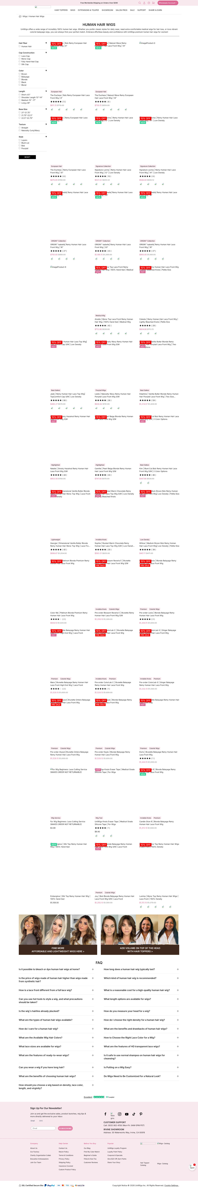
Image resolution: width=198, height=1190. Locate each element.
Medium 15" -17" (28, 100)
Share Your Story (113, 1162)
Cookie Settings (171, 1185)
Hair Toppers (61, 10)
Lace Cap (25, 56)
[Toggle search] (139, 2)
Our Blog (87, 1148)
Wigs (72, 10)
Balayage (25, 77)
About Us (33, 1148)
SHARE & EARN (155, 10)
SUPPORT (141, 10)
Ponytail (24, 148)
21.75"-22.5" (26, 115)
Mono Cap (25, 59)
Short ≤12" (25, 94)
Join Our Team (35, 1162)
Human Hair (26, 46)
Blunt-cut (25, 143)
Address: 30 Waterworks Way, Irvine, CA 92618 (124, 1132)
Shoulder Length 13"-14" (31, 97)
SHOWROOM (107, 10)
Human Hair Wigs (36, 16)
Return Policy (64, 1152)
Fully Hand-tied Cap (30, 61)
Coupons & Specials (114, 1155)
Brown (24, 74)
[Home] (20, 16)
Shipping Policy (64, 1162)
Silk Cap (25, 64)
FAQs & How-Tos (90, 1159)
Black (23, 82)
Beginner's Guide (90, 1155)
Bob (23, 145)
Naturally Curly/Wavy (30, 130)
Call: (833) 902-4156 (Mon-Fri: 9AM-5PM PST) (124, 1125)
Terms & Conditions (66, 1155)
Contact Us (63, 1148)
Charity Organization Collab (40, 1155)
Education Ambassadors (39, 1159)
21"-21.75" (25, 112)
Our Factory (34, 1152)
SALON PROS (121, 10)
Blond (23, 85)
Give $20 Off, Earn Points (116, 1159)
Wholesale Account (167, 3)
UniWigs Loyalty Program (116, 1148)
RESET (27, 157)
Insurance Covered (66, 1166)
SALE (132, 10)
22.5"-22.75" (27, 118)
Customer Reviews (91, 1162)
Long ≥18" (25, 103)
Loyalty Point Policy (114, 1152)
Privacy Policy (64, 1159)
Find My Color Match (92, 1152)
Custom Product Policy (67, 1169)
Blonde (24, 79)
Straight (24, 128)
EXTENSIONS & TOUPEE (88, 10)
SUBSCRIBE (65, 1128)
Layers (24, 140)
